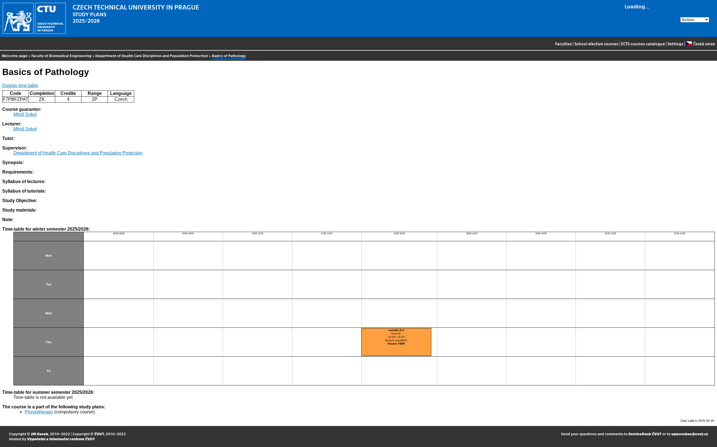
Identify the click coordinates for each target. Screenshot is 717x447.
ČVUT (99, 434)
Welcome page (14, 55)
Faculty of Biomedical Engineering (61, 55)
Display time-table (20, 85)
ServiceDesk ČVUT (645, 434)
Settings (675, 43)
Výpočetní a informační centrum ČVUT (61, 439)
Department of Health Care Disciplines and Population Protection (151, 55)
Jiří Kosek (39, 434)
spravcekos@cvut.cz (689, 434)
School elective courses (596, 43)
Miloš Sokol (25, 114)
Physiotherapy (39, 411)
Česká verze (704, 43)
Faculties (563, 43)
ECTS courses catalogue (643, 43)
